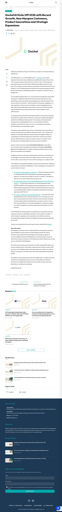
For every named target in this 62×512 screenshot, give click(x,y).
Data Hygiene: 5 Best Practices (20, 284)
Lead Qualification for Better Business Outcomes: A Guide (30, 377)
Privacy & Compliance (15, 505)
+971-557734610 (14, 415)
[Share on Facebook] (6, 33)
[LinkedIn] (6, 81)
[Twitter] (6, 77)
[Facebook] (6, 73)
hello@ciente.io (13, 417)
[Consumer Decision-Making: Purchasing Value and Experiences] (9, 372)
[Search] (56, 2)
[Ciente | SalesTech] (31, 2)
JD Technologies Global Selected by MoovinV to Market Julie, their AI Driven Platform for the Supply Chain (16, 313)
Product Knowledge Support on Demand (25, 172)
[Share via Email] (14, 33)
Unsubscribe (38, 505)
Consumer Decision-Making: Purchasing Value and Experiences (31, 370)
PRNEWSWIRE (10, 30)
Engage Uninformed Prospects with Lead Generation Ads (30, 362)
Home (6, 6)
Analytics (11, 6)
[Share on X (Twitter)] (9, 33)
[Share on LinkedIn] (11, 33)
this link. (50, 224)
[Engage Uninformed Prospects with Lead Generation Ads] (9, 364)
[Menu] (6, 2)
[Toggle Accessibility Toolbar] (58, 508)
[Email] (6, 85)
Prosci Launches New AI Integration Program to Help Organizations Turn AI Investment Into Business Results (43, 313)
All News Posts (48, 505)
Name (7, 475)
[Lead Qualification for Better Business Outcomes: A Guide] (9, 379)
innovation (8, 274)
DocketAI (39, 78)
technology (27, 274)
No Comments (43, 30)
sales (21, 274)
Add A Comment (31, 350)
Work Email (8, 481)
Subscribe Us (28, 505)
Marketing (15, 274)
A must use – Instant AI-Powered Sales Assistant (27, 194)
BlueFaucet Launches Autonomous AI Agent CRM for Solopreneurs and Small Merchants (16, 340)
